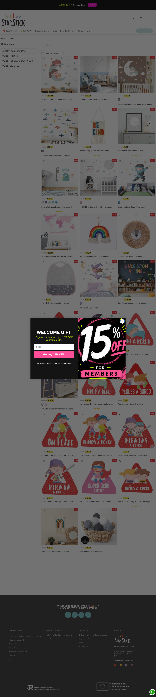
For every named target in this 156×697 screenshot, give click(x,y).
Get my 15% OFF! (54, 354)
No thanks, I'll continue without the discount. (54, 363)
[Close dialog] (122, 321)
